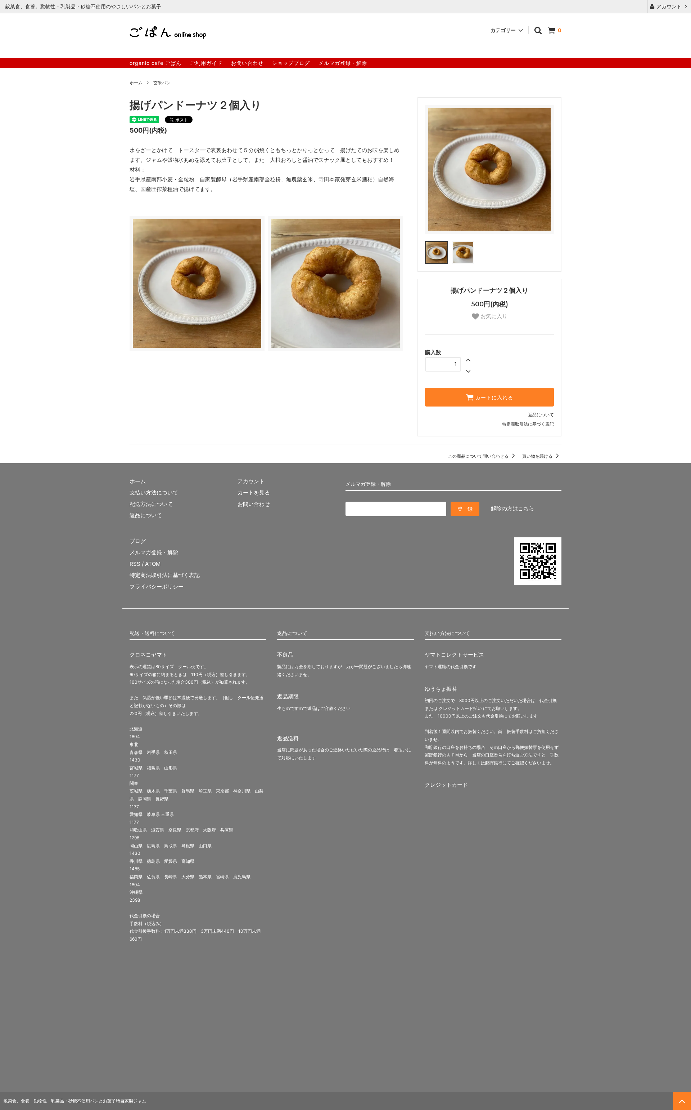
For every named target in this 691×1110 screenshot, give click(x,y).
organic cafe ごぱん (155, 63)
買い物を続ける (538, 456)
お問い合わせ (247, 63)
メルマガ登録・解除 (343, 63)
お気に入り (493, 316)
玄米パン (162, 82)
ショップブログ (291, 63)
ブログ (138, 541)
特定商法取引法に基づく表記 (165, 575)
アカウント (669, 6)
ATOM (153, 563)
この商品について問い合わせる (479, 456)
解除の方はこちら (512, 508)
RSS (135, 563)
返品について (541, 414)
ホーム (136, 82)
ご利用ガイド (206, 63)
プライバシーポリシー (157, 586)
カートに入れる (493, 397)
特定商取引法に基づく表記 (528, 424)
